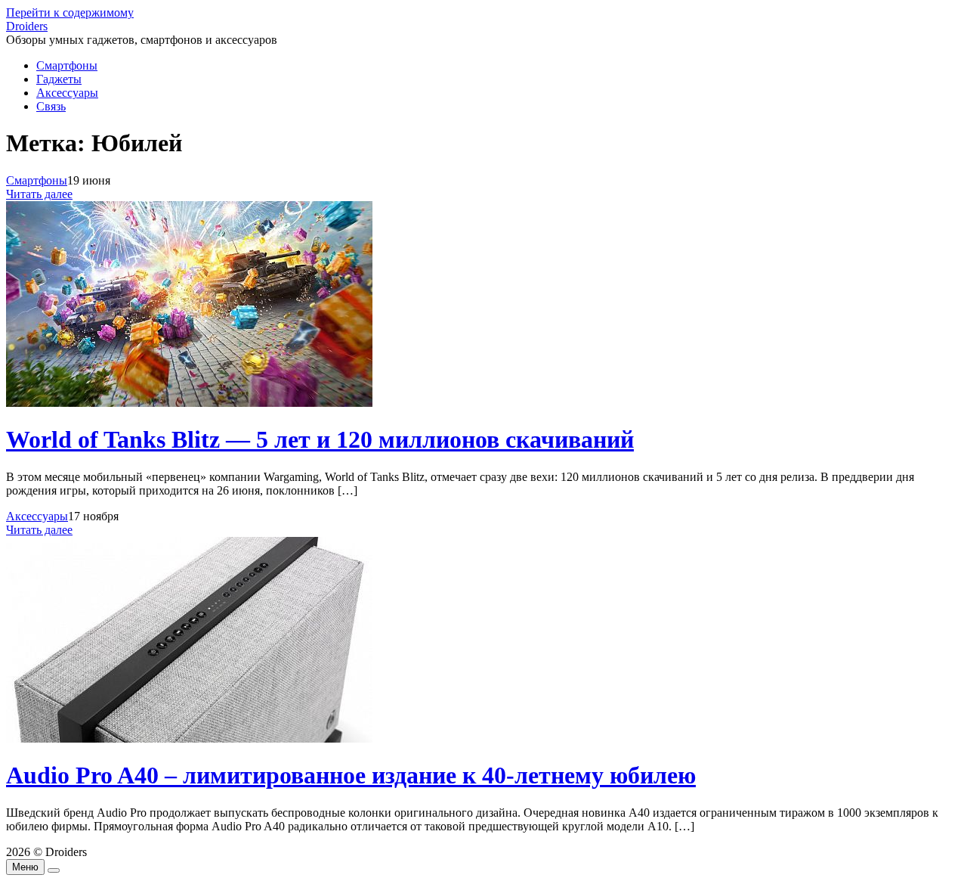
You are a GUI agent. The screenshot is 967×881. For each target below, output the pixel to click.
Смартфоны (66, 65)
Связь (51, 106)
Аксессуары (67, 92)
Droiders (27, 26)
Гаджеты (59, 79)
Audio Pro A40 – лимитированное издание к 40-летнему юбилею (351, 775)
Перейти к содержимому (70, 12)
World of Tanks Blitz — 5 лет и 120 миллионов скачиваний (320, 439)
